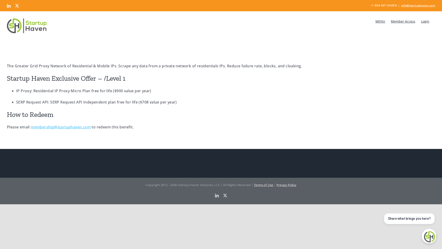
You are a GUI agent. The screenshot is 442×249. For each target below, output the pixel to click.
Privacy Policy (286, 185)
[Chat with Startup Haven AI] (429, 236)
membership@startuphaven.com (61, 127)
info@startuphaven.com (418, 5)
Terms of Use (263, 185)
